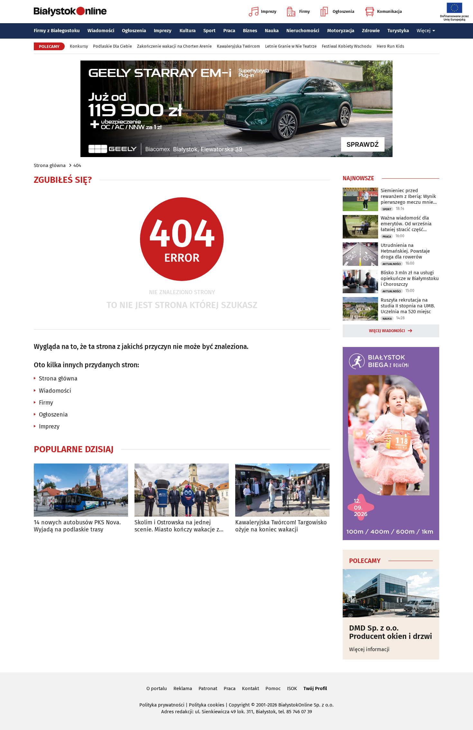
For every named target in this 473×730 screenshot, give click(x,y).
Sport (209, 30)
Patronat (208, 688)
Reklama (182, 688)
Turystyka (398, 30)
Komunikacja (389, 11)
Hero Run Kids (390, 46)
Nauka (272, 30)
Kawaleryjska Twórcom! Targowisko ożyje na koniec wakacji (281, 526)
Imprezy (268, 11)
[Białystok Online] (70, 11)
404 (77, 165)
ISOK (292, 688)
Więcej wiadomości (387, 331)
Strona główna (50, 165)
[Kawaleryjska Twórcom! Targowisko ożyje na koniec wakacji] (282, 490)
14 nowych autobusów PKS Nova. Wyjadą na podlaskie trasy (77, 526)
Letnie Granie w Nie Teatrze (291, 46)
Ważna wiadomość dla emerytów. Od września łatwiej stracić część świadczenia (406, 223)
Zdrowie (371, 30)
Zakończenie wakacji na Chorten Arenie (174, 46)
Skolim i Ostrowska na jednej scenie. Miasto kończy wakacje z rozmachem (176, 526)
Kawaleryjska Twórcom (238, 46)
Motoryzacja (340, 30)
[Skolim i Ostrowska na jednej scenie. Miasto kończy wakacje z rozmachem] (181, 490)
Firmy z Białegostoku (57, 30)
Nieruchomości (302, 30)
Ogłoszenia (343, 11)
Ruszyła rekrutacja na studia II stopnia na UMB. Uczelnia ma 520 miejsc (408, 305)
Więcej (424, 30)
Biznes (250, 30)
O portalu (156, 688)
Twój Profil (315, 688)
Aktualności (392, 264)
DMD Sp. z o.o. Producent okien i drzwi (390, 632)
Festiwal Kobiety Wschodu (347, 46)
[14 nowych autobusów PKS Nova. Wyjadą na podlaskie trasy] (81, 490)
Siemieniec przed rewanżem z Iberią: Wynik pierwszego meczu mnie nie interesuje (408, 196)
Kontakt (250, 688)
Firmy (304, 11)
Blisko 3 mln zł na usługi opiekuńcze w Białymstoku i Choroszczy (410, 278)
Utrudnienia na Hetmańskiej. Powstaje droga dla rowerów (405, 251)
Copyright (239, 705)
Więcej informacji (369, 649)
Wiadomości (101, 30)
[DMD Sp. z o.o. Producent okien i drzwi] (391, 593)
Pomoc (273, 688)
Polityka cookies (206, 705)
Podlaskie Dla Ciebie (112, 46)
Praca (229, 30)
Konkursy (79, 46)
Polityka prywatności (161, 705)
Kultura (188, 30)
